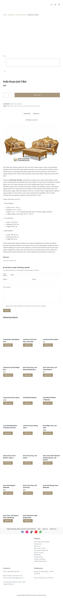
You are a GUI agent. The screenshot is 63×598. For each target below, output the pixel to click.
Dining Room (38, 544)
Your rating (5, 274)
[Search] (51, 4)
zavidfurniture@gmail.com (15, 578)
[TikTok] (31, 532)
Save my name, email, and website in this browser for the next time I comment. (26, 306)
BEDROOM (37, 555)
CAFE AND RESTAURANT (42, 542)
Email (34, 279)
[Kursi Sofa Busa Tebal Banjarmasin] (31, 505)
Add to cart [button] (48, 345)
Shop (39, 529)
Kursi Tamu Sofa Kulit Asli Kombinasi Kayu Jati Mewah (51, 458)
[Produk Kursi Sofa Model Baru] (11, 357)
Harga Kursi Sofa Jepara (11, 397)
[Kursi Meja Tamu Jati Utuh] (51, 415)
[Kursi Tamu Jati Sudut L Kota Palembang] (11, 505)
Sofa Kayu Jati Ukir (23, 106)
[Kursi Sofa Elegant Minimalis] (11, 475)
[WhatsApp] (40, 532)
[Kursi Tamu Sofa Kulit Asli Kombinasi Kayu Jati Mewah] (51, 445)
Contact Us (53, 529)
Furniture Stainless (39, 559)
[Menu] (59, 4)
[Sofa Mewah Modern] (31, 387)
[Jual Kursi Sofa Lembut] (51, 329)
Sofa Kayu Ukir (34, 106)
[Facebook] (22, 532)
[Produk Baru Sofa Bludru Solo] (11, 329)
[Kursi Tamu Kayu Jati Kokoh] (31, 445)
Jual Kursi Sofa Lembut (50, 339)
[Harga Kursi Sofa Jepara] (11, 387)
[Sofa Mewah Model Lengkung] (51, 387)
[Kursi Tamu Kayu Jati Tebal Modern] (51, 357)
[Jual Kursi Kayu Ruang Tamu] (31, 415)
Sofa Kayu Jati (11, 106)
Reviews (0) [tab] (36, 113)
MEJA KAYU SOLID (40, 548)
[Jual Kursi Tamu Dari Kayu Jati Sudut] (31, 329)
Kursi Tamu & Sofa (16, 104)
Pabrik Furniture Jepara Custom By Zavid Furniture (21, 529)
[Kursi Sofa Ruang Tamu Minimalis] (51, 475)
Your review (7, 287)
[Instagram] (27, 532)
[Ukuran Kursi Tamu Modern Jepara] (11, 445)
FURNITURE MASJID (40, 561)
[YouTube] (36, 532)
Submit (7, 310)
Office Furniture (39, 552)
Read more (8, 345)
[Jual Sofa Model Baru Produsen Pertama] (11, 415)
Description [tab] (27, 113)
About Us (45, 529)
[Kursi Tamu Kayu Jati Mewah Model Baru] (31, 357)
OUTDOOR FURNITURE (41, 550)
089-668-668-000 (13, 571)
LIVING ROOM (38, 557)
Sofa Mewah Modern (30, 397)
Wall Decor (37, 546)
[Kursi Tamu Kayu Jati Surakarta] (31, 475)
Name (5, 279)
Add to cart (37, 95)
